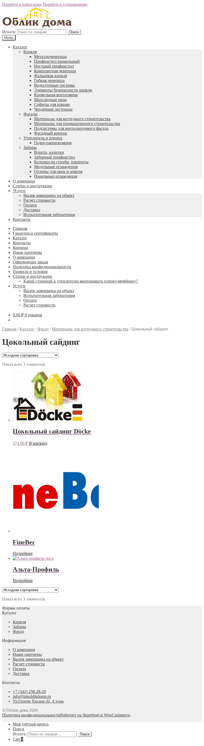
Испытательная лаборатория (49, 214)
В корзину (38, 443)
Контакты (22, 219)
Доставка (31, 210)
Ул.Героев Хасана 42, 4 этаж (38, 701)
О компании (24, 181)
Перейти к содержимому (65, 4)
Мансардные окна (50, 99)
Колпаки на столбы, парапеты (61, 162)
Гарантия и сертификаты (35, 233)
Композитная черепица (55, 71)
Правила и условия (30, 271)
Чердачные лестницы (53, 109)
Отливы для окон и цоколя (58, 171)
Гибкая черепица (49, 80)
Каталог (20, 47)
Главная (20, 228)
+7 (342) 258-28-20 (29, 691)
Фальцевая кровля (50, 75)
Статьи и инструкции (32, 186)
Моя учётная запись (31, 724)
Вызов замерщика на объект (48, 195)
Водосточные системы (54, 85)
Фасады (30, 114)
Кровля (30, 51)
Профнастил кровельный (57, 61)
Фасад (43, 329)
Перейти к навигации (22, 4)
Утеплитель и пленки (42, 138)
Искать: (9, 32)
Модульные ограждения (56, 166)
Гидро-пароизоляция (52, 142)
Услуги (19, 190)
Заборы (30, 147)
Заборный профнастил (54, 157)
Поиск (74, 32)
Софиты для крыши (52, 104)
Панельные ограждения (55, 176)
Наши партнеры (27, 252)
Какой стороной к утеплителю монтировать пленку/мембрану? (80, 281)
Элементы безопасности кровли (63, 90)
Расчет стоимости (39, 200)
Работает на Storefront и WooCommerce (95, 715)
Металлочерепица (50, 56)
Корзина (20, 247)
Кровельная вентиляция (56, 95)
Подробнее (23, 553)
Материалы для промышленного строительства (77, 123)
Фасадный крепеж (50, 133)
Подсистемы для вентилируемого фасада (71, 128)
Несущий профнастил (54, 66)
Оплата (30, 205)
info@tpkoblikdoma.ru (32, 696)
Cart (18, 739)
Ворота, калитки (49, 152)
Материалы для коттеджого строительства (72, 119)
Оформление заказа (30, 262)
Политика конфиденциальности (42, 266)
